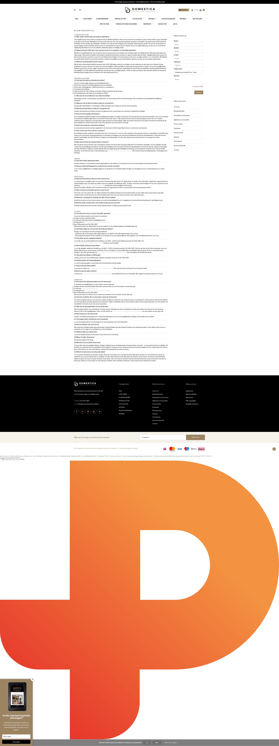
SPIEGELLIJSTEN (120, 19)
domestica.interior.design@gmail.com (120, 151)
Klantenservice (178, 132)
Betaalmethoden (179, 111)
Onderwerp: (178, 69)
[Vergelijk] (80, 10)
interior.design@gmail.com (90, 288)
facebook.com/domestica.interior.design (97, 222)
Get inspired (178, 141)
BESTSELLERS (197, 19)
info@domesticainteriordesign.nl (88, 404)
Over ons (177, 107)
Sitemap (176, 137)
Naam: (176, 41)
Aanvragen (16, 742)
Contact (176, 150)
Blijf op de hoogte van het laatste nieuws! (92, 437)
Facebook (135, 448)
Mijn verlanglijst (191, 401)
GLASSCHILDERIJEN (168, 19)
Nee (157, 742)
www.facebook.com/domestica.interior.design (88, 243)
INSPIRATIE (147, 24)
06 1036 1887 (84, 401)
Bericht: (177, 76)
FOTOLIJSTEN (137, 19)
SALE (76, 19)
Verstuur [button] (199, 92)
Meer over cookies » (171, 742)
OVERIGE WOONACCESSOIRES (126, 24)
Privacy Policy (178, 124)
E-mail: (176, 55)
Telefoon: (177, 62)
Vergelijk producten (192, 404)
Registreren (189, 391)
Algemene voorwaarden (181, 120)
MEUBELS (183, 19)
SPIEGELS (151, 19)
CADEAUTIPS (162, 24)
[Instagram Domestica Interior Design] (82, 411)
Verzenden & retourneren (182, 115)
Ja (147, 742)
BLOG (175, 24)
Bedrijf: (176, 48)
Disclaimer (177, 128)
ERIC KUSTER (104, 24)
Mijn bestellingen (191, 394)
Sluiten (22, 459)
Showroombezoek (179, 145)
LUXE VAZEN (87, 19)
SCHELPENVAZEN (102, 19)
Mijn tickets (189, 397)
